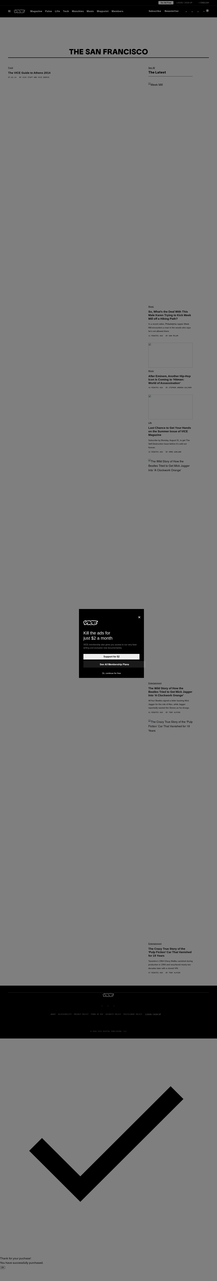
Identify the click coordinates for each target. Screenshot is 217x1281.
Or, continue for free (111, 673)
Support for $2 (111, 656)
